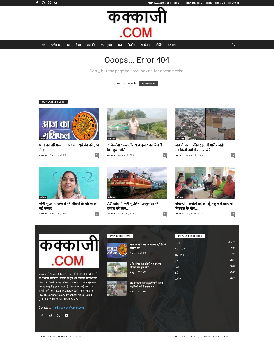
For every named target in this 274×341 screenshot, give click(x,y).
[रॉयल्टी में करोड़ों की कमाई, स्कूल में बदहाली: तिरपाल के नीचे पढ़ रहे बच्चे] (205, 183)
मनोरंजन (145, 45)
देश (68, 45)
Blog (209, 2)
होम (43, 45)
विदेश (78, 45)
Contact (233, 2)
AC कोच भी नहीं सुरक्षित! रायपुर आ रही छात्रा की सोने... (133, 206)
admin (43, 154)
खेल (120, 45)
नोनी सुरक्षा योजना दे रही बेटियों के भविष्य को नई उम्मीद (68, 206)
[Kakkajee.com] (137, 23)
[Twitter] (49, 3)
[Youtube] (55, 3)
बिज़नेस (131, 45)
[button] (233, 44)
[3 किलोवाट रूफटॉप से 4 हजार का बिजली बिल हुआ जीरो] (137, 124)
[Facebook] (37, 3)
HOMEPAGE (148, 83)
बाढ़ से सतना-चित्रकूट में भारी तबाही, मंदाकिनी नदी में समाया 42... (200, 147)
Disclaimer (181, 336)
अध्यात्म (172, 45)
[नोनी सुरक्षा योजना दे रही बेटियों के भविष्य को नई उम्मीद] (69, 183)
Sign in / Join (194, 2)
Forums (220, 2)
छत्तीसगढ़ (55, 45)
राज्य (177, 242)
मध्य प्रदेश (106, 45)
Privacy (195, 336)
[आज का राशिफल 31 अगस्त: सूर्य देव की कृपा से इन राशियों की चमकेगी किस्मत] (69, 124)
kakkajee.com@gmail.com (68, 307)
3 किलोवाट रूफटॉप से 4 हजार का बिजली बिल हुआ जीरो (134, 147)
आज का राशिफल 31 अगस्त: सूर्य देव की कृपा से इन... (69, 147)
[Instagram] (43, 3)
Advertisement (212, 336)
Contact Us (230, 336)
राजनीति (91, 45)
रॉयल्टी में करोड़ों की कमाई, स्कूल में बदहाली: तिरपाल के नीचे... (204, 206)
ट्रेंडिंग (159, 45)
